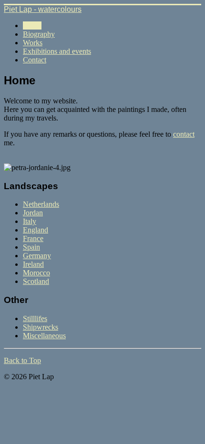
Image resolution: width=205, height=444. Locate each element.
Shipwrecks (40, 327)
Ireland (33, 264)
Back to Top (22, 360)
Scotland (36, 281)
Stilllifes (35, 318)
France (33, 238)
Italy (29, 221)
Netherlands (41, 204)
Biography (39, 34)
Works (32, 43)
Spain (31, 247)
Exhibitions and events (57, 51)
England (35, 230)
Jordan (33, 213)
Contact (34, 60)
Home (32, 25)
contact (184, 134)
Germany (37, 256)
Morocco (36, 273)
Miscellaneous (44, 336)
